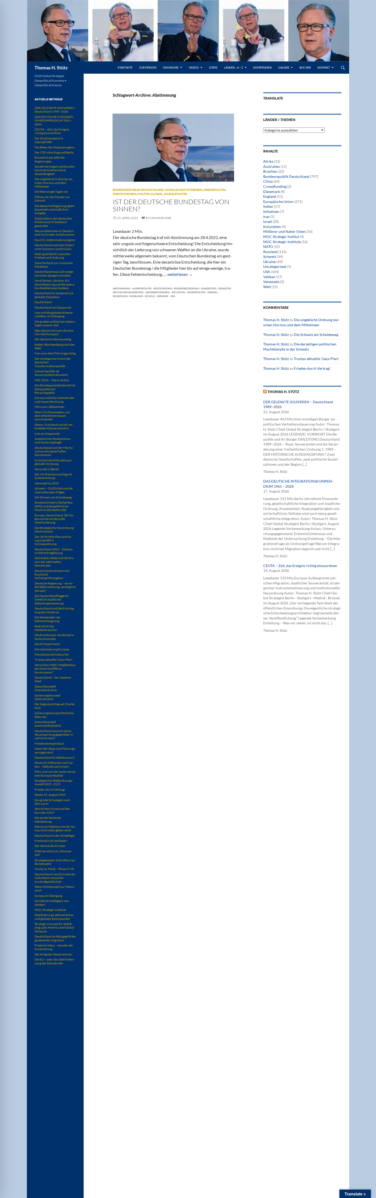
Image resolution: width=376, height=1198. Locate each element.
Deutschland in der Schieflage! (55, 835)
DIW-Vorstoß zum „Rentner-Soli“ (53, 853)
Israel (267, 221)
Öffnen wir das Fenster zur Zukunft (52, 198)
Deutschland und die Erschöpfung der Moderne (55, 610)
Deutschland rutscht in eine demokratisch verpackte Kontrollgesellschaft (55, 878)
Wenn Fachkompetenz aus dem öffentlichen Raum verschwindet (52, 415)
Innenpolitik (215, 190)
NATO (268, 246)
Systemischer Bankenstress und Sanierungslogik (53, 440)
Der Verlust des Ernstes (50, 846)
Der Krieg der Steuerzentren (53, 954)
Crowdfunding (274, 186)
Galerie (283, 67)
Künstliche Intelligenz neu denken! (52, 902)
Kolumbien (272, 226)
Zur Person (147, 67)
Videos (194, 67)
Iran (266, 216)
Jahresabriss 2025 (47, 483)
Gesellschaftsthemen (183, 190)
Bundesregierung (186, 288)
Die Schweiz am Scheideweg (316, 334)
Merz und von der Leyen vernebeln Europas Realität (55, 773)
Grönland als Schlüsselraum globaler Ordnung (53, 462)
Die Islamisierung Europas (52, 649)
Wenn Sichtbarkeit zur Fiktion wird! (54, 888)
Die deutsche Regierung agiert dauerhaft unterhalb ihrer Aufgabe (54, 209)
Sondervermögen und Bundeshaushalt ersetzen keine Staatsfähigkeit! (55, 170)
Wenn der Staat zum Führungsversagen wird (55, 750)
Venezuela (271, 281)
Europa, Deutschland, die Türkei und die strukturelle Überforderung (54, 519)
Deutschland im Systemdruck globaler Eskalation (54, 295)
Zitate (213, 67)
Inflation (178, 292)
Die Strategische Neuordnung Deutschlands (54, 529)
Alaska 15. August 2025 (50, 795)
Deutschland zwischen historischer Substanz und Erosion (55, 247)
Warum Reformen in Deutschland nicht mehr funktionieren (54, 232)
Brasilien (270, 171)
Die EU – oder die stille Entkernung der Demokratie (55, 961)
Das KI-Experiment (47, 644)
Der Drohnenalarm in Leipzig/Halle (49, 140)
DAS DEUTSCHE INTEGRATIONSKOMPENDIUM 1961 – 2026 (54, 120)
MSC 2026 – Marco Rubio (52, 380)
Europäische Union (278, 201)
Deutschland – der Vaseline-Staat (53, 679)
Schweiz (269, 256)
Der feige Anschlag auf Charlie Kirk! (54, 706)
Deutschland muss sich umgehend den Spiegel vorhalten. (54, 273)
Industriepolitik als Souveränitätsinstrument (51, 373)
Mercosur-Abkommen (49, 407)
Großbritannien (158, 292)
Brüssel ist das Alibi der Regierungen (50, 159)
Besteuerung (163, 288)
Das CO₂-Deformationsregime (55, 240)
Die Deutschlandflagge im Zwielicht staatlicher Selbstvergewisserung (52, 599)
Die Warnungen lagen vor (51, 191)
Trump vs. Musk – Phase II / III (54, 869)
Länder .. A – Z (233, 67)
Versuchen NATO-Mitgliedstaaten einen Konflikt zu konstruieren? (55, 668)
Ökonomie (171, 67)
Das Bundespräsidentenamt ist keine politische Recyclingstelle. (55, 389)
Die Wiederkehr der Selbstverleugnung (48, 619)
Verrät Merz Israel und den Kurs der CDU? (52, 810)
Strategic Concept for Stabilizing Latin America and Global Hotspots (54, 927)
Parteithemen (124, 194)
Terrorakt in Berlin (47, 469)
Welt (267, 287)
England (269, 196)
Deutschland (43, 302)
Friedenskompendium (49, 743)
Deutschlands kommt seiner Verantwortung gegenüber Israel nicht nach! (54, 734)
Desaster (224, 288)
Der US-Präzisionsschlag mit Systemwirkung (53, 476)
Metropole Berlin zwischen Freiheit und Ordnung (53, 255)
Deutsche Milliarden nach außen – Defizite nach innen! (54, 764)
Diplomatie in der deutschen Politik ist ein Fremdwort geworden (53, 222)
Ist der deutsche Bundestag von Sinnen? (171, 205)
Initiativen (271, 211)
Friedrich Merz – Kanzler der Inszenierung (54, 947)
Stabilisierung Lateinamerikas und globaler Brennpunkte (54, 916)
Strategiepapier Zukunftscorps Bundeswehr (55, 862)
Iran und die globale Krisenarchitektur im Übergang (54, 314)
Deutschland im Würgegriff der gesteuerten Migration (55, 938)
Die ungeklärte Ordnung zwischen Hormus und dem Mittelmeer (54, 182)
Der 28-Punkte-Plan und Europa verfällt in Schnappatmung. (53, 540)
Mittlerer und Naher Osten (284, 231)
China (268, 181)
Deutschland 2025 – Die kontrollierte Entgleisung (54, 551)
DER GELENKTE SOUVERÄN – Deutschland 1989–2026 (55, 109)
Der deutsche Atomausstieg (53, 339)
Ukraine (162, 296)
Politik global (150, 194)
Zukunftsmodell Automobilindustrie (48, 723)
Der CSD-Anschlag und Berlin (54, 152)
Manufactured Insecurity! (52, 654)
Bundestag (208, 288)
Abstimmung (121, 288)
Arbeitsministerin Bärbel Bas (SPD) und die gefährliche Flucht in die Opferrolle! (54, 506)
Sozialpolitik (175, 194)
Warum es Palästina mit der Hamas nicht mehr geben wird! (55, 828)
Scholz (150, 296)
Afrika (268, 161)
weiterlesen (180, 274)
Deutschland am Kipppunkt (53, 307)
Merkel (212, 292)
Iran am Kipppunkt (47, 433)
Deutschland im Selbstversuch (55, 757)
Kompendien (262, 67)
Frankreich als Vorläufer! (51, 841)
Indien (268, 206)
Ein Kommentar (158, 218)
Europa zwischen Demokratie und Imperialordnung (54, 399)
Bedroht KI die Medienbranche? (46, 628)
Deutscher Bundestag (128, 292)
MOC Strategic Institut (281, 236)
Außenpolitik (142, 288)
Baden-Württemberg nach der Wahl (55, 346)
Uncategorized (274, 266)
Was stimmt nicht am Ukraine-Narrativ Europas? (54, 332)
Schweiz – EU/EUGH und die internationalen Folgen (54, 490)
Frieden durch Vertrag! (312, 368)
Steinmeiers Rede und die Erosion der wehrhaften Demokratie (54, 561)
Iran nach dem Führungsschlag (55, 353)
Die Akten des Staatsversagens (54, 147)
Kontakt (323, 67)
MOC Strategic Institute (282, 241)
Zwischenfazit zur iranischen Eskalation (54, 264)
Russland (136, 296)
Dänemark (271, 191)
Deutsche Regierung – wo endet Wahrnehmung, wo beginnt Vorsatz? (55, 587)
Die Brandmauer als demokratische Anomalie (54, 636)
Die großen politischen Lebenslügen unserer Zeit (55, 323)
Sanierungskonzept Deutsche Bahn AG (54, 714)
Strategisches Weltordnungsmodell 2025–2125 (54, 782)
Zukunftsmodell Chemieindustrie (46, 688)
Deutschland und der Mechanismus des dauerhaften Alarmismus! (54, 451)
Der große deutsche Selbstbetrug (48, 819)
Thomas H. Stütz (51, 67)
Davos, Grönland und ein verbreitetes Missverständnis (54, 426)
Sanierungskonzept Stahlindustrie (47, 697)
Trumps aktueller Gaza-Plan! (316, 358)
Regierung (120, 296)
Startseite (125, 67)
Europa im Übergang (48, 896)
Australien (271, 166)
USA (172, 296)
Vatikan (269, 277)
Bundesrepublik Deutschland (138, 190)
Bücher (305, 67)
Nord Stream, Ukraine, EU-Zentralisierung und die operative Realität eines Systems (55, 284)
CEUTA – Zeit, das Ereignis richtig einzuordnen (300, 565)
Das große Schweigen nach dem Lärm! (52, 801)
